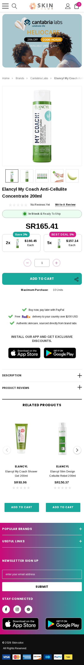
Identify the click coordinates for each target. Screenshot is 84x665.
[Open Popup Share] (76, 279)
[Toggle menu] (5, 6)
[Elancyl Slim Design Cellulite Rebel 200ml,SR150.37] (62, 438)
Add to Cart (21, 507)
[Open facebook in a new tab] (6, 609)
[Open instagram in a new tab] (17, 609)
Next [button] (77, 450)
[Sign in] (68, 6)
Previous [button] (7, 450)
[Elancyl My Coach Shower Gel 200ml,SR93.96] (21, 438)
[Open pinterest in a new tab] (28, 609)
